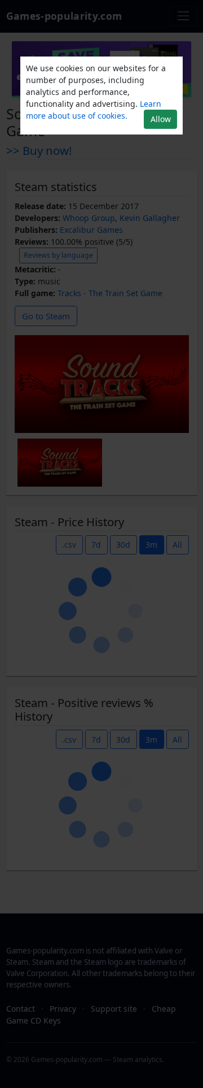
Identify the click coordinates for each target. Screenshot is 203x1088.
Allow (161, 119)
